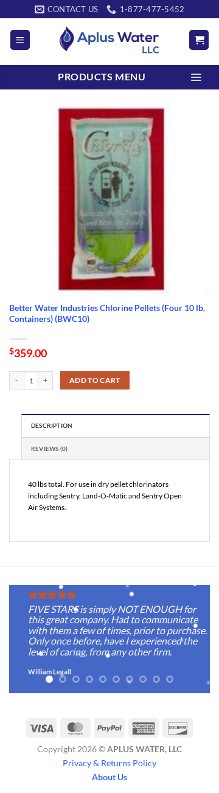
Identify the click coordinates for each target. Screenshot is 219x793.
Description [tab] (51, 425)
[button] (20, 40)
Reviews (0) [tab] (49, 448)
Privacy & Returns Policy (109, 763)
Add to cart (94, 380)
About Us (109, 777)
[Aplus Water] (109, 40)
